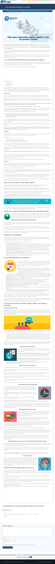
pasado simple (18, 274)
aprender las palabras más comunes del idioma (19, 111)
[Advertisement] (27, 74)
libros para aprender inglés (12, 392)
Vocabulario (29, 1)
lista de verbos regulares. (46, 275)
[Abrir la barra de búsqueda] (53, 2)
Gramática (35, 1)
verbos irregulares (14, 285)
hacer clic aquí (12, 407)
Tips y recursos (42, 1)
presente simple (11, 274)
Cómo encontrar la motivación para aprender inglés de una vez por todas (23, 208)
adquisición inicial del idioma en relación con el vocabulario (32, 106)
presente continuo (12, 278)
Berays (23, 1)
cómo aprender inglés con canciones (12, 453)
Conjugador (49, 1)
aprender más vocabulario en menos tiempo (38, 290)
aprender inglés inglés (25, 159)
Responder (5, 516)
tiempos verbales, (25, 276)
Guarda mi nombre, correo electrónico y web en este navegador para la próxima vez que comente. (19, 544)
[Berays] (6, 2)
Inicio (3, 12)
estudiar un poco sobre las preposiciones (31, 283)
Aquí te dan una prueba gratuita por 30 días (43, 342)
